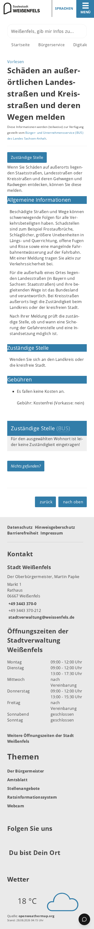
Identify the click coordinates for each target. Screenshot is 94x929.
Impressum (51, 533)
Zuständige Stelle (27, 157)
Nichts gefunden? (26, 466)
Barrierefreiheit (22, 533)
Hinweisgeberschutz (55, 527)
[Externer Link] (11, 840)
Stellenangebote (23, 788)
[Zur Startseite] (21, 8)
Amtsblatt (17, 779)
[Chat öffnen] (84, 919)
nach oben (73, 502)
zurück (46, 502)
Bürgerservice (51, 44)
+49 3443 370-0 (21, 603)
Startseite (20, 44)
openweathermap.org (36, 916)
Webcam (15, 806)
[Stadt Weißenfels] (47, 592)
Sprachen (64, 8)
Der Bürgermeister (25, 771)
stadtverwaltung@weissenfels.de (40, 617)
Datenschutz (20, 527)
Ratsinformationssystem (32, 797)
